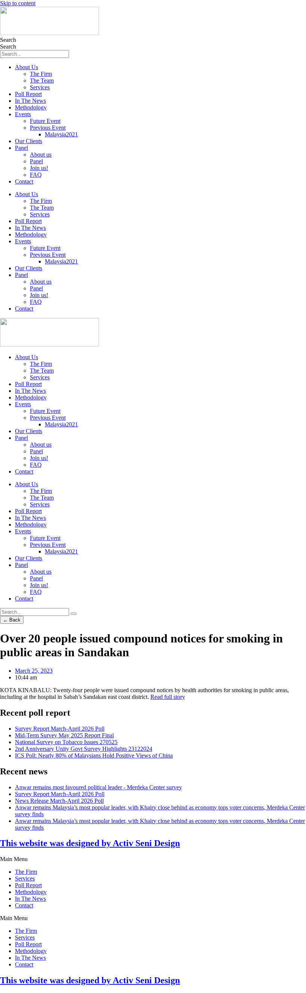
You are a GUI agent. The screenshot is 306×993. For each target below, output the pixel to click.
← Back (12, 620)
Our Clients (28, 141)
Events (23, 114)
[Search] (73, 614)
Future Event (45, 121)
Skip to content (17, 3)
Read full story (167, 697)
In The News (30, 101)
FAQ (36, 175)
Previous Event (48, 127)
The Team (42, 80)
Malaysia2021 (61, 134)
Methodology (31, 107)
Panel (21, 148)
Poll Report (28, 94)
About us (40, 154)
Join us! (39, 168)
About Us (26, 67)
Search (8, 40)
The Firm (41, 74)
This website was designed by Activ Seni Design (90, 843)
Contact (24, 181)
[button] (153, 859)
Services (40, 87)
